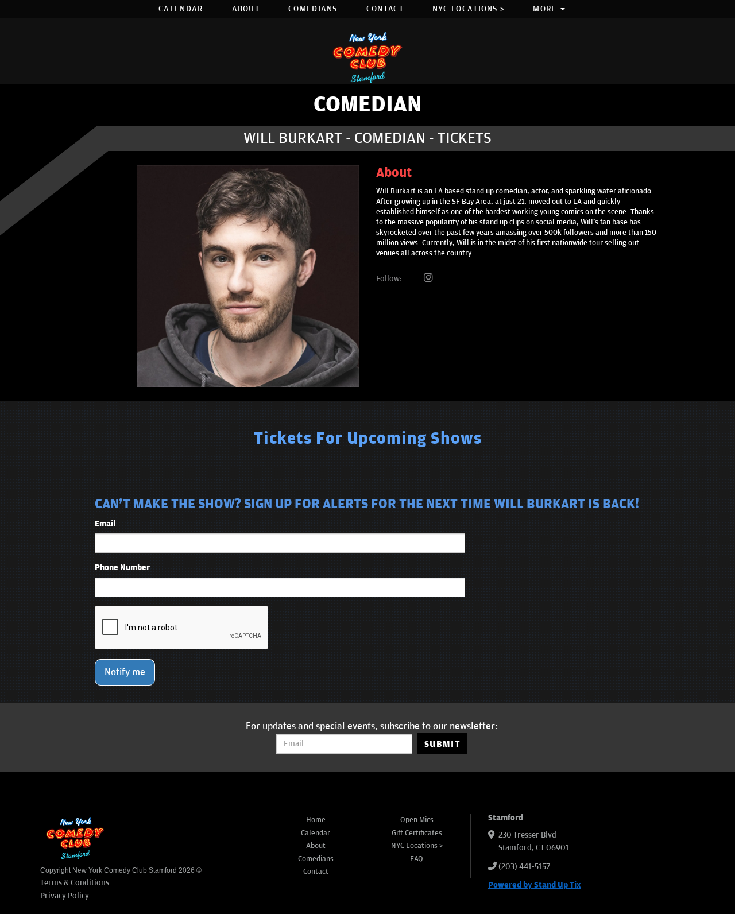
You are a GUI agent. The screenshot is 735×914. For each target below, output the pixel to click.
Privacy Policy (64, 896)
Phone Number (122, 567)
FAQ (416, 858)
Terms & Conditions (74, 883)
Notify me (125, 672)
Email (105, 524)
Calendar (180, 9)
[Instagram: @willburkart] (428, 278)
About (246, 9)
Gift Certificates (417, 833)
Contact (385, 9)
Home (316, 819)
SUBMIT (442, 744)
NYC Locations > (468, 9)
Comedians (313, 9)
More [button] (546, 9)
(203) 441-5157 (524, 867)
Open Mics (417, 819)
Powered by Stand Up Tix (534, 885)
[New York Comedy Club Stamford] (367, 57)
